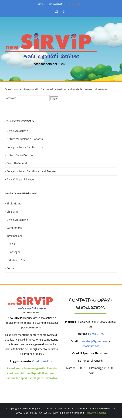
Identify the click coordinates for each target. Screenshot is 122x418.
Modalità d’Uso (18, 260)
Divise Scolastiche (17, 131)
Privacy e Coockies (96, 412)
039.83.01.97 (96, 334)
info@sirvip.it (90, 346)
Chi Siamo (13, 211)
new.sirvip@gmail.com (94, 341)
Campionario (14, 227)
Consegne (14, 252)
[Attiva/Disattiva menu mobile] (115, 36)
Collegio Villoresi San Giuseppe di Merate (31, 171)
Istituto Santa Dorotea (20, 155)
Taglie (12, 244)
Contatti (11, 268)
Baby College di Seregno (21, 179)
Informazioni (14, 236)
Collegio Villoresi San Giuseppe (25, 147)
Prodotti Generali (17, 163)
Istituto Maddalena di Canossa (25, 139)
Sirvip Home (14, 203)
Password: (11, 98)
